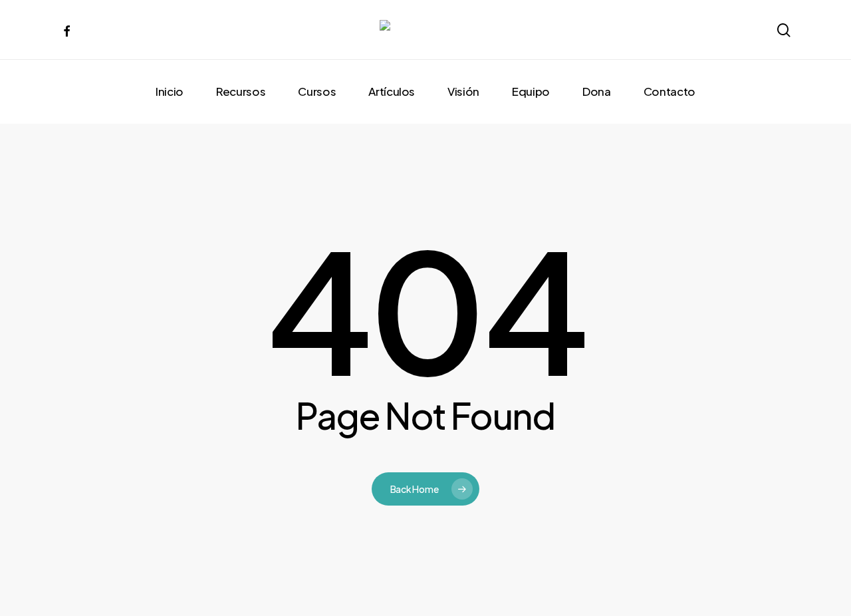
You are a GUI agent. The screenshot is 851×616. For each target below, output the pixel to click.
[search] (783, 30)
